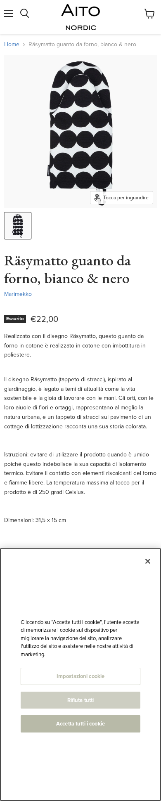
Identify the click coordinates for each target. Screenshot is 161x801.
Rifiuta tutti (80, 700)
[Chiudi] (148, 561)
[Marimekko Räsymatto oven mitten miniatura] (18, 226)
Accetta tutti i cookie (80, 724)
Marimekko (18, 294)
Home (11, 44)
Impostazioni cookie (80, 676)
